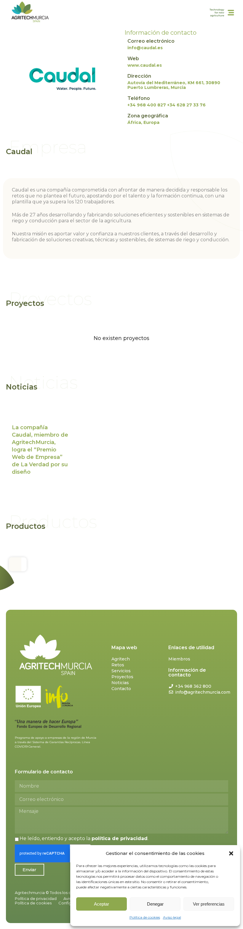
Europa (151, 122)
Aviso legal (172, 917)
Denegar (155, 903)
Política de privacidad (36, 898)
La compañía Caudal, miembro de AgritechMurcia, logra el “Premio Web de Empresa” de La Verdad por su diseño (40, 449)
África (134, 122)
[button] (231, 853)
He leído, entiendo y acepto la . (84, 838)
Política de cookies (145, 917)
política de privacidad (120, 838)
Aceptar (101, 903)
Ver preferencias (209, 903)
